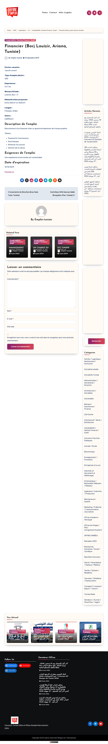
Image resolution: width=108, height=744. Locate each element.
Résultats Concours (92, 557)
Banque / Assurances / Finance (89, 406)
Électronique (89, 452)
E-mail (10, 319)
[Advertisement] (93, 72)
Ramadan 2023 (90, 541)
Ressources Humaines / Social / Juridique (92, 549)
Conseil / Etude (90, 446)
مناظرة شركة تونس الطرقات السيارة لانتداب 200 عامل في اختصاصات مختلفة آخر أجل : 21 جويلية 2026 (92, 171)
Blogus (60, 738)
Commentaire (13, 279)
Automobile (89, 399)
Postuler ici (9, 172)
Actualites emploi (91, 369)
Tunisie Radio (89, 594)
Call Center (88, 414)
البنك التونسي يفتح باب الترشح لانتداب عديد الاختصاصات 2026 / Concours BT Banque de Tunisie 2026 (93, 137)
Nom (9, 311)
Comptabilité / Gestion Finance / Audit (20, 40)
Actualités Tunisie (91, 375)
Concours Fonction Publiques (17, 631)
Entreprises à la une (92, 465)
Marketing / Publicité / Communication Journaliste (92, 509)
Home (45, 13)
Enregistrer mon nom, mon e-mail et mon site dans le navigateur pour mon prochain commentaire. (40, 339)
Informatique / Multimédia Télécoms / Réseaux (92, 483)
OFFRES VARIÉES (91, 536)
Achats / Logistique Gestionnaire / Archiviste (92, 361)
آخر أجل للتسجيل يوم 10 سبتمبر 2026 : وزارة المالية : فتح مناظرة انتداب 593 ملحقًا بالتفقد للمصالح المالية (92, 122)
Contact (53, 13)
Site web (10, 327)
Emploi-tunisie (16, 58)
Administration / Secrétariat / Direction (91, 382)
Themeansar (71, 738)
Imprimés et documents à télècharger (89, 473)
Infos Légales (65, 13)
